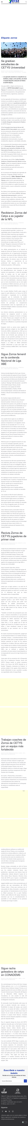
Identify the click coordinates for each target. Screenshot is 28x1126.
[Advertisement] (14, 22)
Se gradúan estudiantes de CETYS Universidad (13, 64)
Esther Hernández (14, 71)
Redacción (12, 222)
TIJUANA (24, 72)
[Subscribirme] (25, 1080)
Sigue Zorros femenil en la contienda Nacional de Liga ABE (13, 359)
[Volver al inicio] (14, 2)
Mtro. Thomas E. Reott (18, 176)
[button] (2, 2)
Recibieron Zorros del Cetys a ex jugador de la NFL (14, 216)
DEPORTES (15, 223)
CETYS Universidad (13, 88)
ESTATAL (19, 72)
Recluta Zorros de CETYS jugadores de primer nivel (13, 536)
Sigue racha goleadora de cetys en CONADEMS (12, 971)
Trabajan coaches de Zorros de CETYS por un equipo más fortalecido (13, 744)
